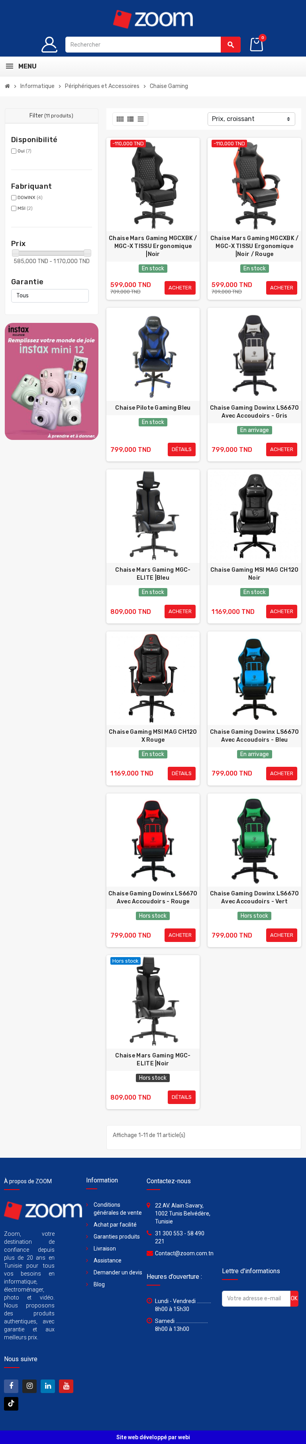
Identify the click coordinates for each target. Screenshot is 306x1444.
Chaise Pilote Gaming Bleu (152, 407)
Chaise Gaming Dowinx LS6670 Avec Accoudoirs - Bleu (254, 736)
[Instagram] (29, 1386)
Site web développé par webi (153, 1437)
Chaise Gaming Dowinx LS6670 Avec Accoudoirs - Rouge (153, 897)
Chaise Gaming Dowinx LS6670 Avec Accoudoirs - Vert (254, 897)
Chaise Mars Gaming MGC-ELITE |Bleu (152, 574)
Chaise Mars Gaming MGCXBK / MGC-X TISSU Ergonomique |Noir (153, 246)
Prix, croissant (233, 119)
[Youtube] (66, 1386)
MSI (25, 208)
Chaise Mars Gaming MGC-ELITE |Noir (152, 1059)
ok (294, 1298)
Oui (24, 151)
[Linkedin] (48, 1386)
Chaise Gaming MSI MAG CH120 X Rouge (153, 736)
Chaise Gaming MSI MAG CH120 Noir (254, 574)
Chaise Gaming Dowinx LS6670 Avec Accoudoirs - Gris (254, 411)
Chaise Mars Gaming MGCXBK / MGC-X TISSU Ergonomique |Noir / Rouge (254, 246)
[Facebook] (11, 1386)
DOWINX (30, 197)
